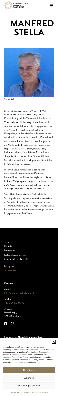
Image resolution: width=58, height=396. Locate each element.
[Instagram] (12, 323)
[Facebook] (5, 323)
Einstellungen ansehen (29, 385)
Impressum (46, 392)
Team (7, 242)
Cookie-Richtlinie (15, 392)
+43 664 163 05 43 (14, 303)
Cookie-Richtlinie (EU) (16, 259)
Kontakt (8, 246)
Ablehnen (29, 378)
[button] (53, 341)
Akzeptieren (29, 370)
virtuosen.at (10, 270)
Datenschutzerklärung (32, 392)
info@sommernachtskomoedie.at (20, 293)
